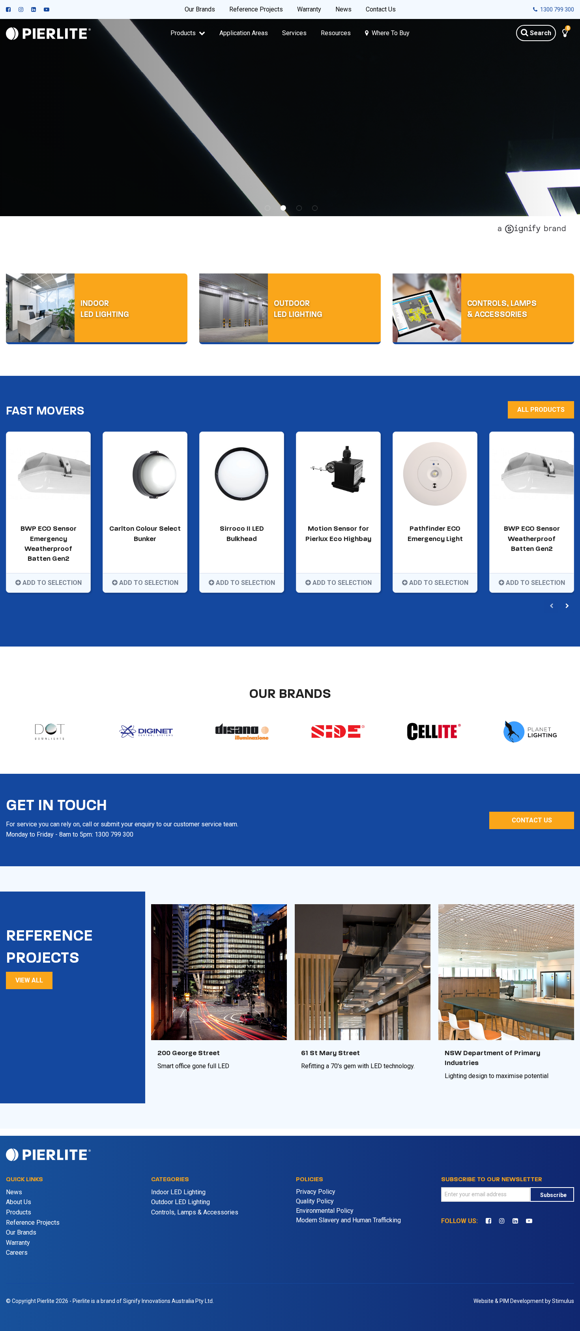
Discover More (40, 350)
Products (183, 33)
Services (294, 33)
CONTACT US (532, 1104)
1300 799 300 (556, 9)
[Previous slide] (551, 890)
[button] (565, 34)
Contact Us (381, 9)
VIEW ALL (29, 1264)
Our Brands (200, 9)
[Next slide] (567, 890)
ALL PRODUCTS (541, 694)
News (343, 9)
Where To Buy (391, 33)
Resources (336, 33)
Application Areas (243, 33)
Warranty (309, 9)
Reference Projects (256, 9)
